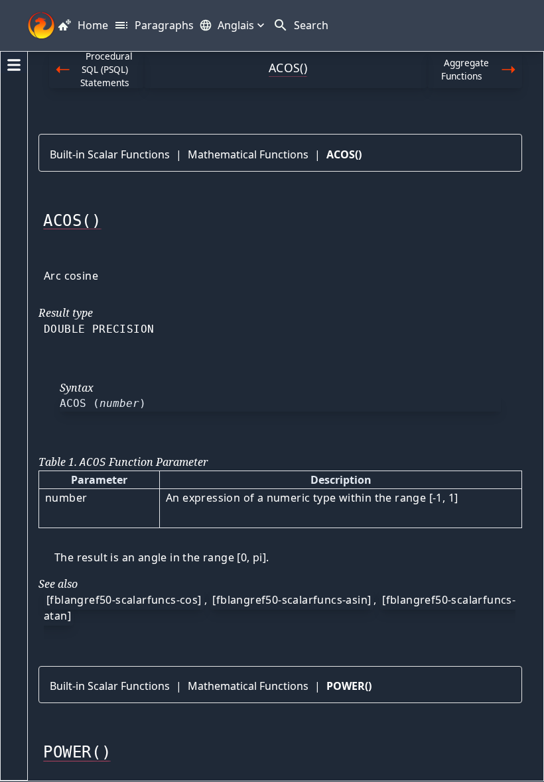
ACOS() (344, 154)
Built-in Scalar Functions (110, 154)
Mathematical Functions (248, 154)
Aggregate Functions (465, 69)
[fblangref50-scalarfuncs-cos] (124, 599)
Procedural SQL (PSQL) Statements (106, 70)
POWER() (349, 686)
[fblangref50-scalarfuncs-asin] (291, 599)
